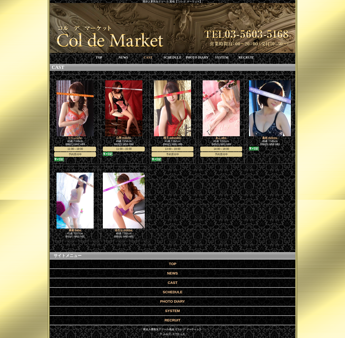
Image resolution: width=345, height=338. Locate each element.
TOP (99, 57)
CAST (148, 57)
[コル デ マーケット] (172, 28)
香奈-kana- (75, 230)
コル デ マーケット (174, 333)
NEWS (123, 57)
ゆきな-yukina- (124, 230)
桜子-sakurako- (172, 137)
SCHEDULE (172, 57)
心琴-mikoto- (124, 137)
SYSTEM (221, 57)
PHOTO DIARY (197, 57)
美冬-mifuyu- (270, 137)
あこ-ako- (221, 137)
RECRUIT (246, 57)
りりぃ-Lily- (75, 137)
